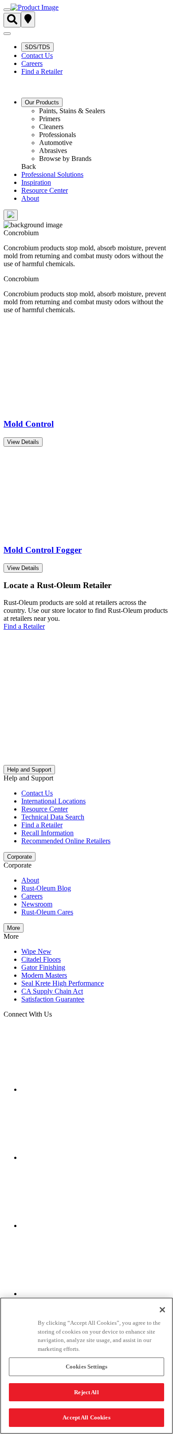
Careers (32, 63)
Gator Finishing (43, 967)
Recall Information (47, 833)
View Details (23, 442)
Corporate (19, 856)
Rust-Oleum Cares (47, 912)
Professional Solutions (52, 174)
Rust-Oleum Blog (46, 888)
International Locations (53, 801)
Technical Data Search (52, 817)
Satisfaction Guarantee (52, 999)
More (13, 928)
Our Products (42, 102)
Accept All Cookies (86, 1417)
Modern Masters (44, 975)
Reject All (86, 1392)
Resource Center (44, 190)
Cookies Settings (86, 1366)
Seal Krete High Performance (62, 983)
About (30, 198)
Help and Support (29, 769)
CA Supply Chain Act (52, 991)
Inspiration (36, 182)
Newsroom (36, 904)
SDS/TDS (37, 47)
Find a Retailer (42, 71)
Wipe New (36, 951)
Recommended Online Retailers (65, 841)
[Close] (162, 1309)
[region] (86, 1365)
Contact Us (37, 55)
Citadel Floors (41, 959)
